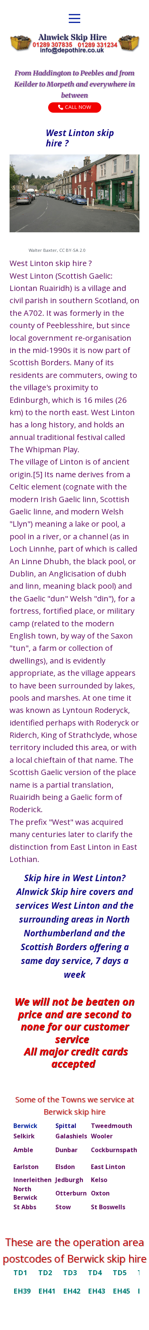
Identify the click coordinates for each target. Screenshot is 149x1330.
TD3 (70, 1272)
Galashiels (71, 1136)
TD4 (95, 1272)
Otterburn (71, 1193)
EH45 (121, 1291)
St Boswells (108, 1207)
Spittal (65, 1125)
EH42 (71, 1291)
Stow (63, 1207)
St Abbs (24, 1207)
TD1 (20, 1272)
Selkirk (24, 1136)
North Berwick (25, 1193)
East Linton (108, 1167)
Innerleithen (32, 1180)
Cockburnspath (114, 1150)
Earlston (26, 1167)
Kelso (99, 1180)
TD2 (45, 1272)
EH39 (22, 1291)
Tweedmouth (111, 1125)
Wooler (102, 1136)
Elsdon (65, 1167)
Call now (77, 107)
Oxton (100, 1193)
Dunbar (66, 1150)
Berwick (25, 1125)
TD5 (119, 1272)
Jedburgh (69, 1180)
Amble (23, 1150)
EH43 (96, 1291)
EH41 (46, 1291)
